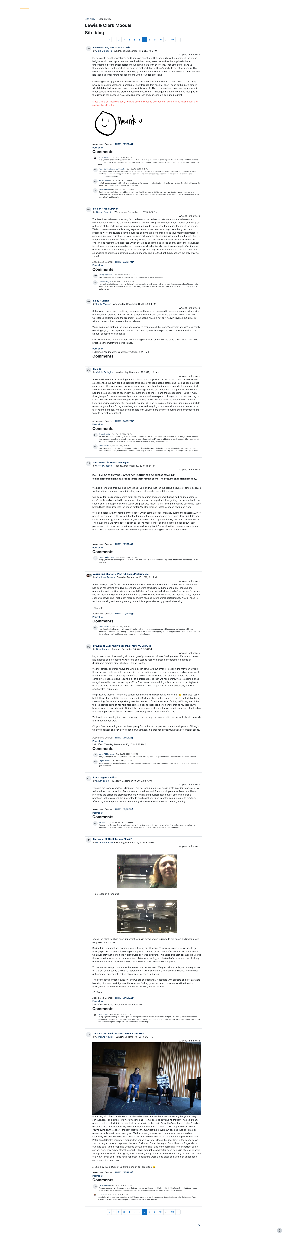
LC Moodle (9, 4)
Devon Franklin (104, 212)
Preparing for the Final (105, 777)
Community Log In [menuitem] (39, 4)
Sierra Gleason (104, 465)
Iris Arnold (102, 1194)
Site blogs (90, 18)
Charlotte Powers (105, 577)
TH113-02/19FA (123, 261)
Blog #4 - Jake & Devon (105, 208)
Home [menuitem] (24, 4)
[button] (255, 4)
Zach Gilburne (104, 189)
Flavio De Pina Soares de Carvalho (112, 169)
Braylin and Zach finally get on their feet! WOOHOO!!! (122, 645)
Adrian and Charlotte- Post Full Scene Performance (121, 574)
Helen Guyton (103, 1014)
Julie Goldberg (104, 50)
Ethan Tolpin (102, 780)
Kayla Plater (103, 446)
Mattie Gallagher (105, 842)
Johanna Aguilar (104, 1036)
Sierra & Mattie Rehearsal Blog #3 (111, 462)
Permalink (97, 147)
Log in (281, 4)
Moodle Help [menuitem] (58, 4)
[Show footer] (279, 1230)
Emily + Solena (101, 300)
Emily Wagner (103, 304)
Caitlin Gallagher (105, 281)
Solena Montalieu (105, 275)
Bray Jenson (102, 649)
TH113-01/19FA (123, 144)
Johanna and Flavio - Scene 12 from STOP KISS (118, 1033)
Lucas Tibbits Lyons (106, 557)
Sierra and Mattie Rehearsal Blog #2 (112, 839)
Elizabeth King (104, 822)
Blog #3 (97, 369)
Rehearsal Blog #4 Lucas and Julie (111, 47)
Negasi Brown (104, 180)
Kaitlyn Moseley (104, 157)
